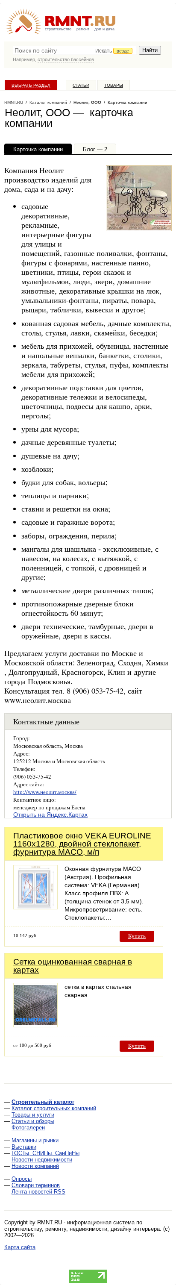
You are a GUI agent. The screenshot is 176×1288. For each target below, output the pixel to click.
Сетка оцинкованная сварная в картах (72, 965)
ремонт (82, 29)
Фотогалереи (28, 1127)
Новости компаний (35, 1166)
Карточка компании (38, 149)
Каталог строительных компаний (54, 1108)
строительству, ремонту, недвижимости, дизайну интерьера (82, 1229)
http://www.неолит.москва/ (44, 792)
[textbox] (75, 50)
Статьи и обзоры (33, 1121)
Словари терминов (36, 1185)
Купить (137, 936)
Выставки (24, 1147)
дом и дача (104, 29)
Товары (113, 85)
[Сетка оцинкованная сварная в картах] (35, 1025)
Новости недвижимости (42, 1159)
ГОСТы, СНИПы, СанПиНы (45, 1153)
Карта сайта (19, 1247)
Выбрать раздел (31, 85)
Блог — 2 (95, 149)
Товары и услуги (33, 1115)
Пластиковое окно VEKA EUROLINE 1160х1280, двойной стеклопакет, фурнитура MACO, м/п (82, 843)
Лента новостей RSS (38, 1191)
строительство (58, 29)
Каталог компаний (48, 102)
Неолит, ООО (87, 102)
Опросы (22, 1179)
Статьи (81, 85)
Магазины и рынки (35, 1140)
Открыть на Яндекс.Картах (50, 814)
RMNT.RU (13, 102)
